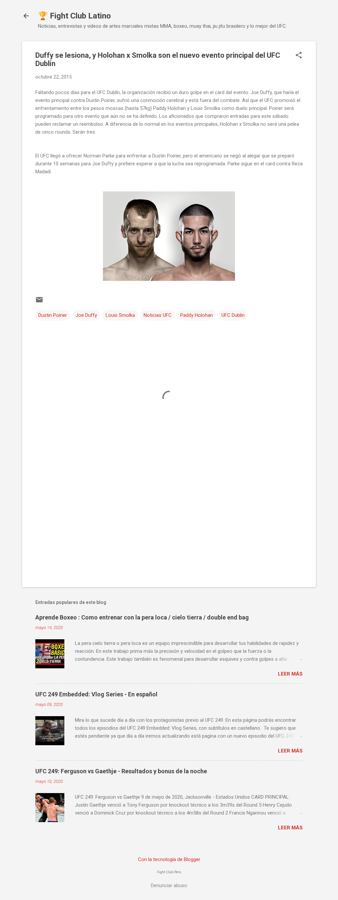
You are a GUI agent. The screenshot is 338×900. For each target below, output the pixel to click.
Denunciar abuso (169, 885)
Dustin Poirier (52, 315)
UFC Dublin (233, 315)
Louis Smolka (120, 315)
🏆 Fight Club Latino (74, 15)
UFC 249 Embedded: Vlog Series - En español (96, 694)
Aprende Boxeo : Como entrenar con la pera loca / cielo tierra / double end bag (142, 617)
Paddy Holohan (196, 315)
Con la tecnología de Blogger (169, 859)
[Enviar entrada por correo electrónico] (39, 302)
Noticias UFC (158, 315)
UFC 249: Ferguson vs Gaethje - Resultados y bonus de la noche (121, 771)
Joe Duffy (86, 315)
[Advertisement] (169, 526)
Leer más (290, 674)
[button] (299, 55)
